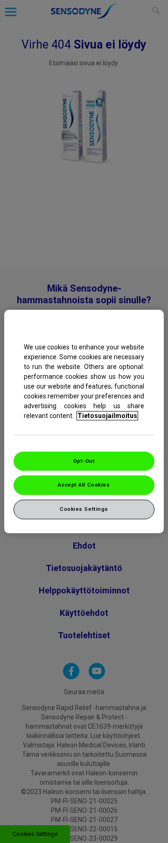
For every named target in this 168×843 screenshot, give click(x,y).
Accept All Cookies (84, 485)
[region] (84, 422)
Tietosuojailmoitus (107, 415)
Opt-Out (84, 461)
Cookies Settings (84, 509)
